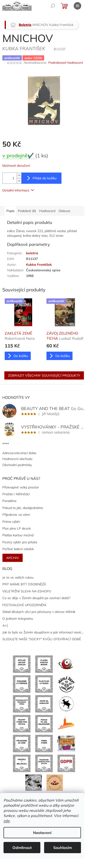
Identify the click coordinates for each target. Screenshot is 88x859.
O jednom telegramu (17, 618)
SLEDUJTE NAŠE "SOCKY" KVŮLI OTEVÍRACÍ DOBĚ (41, 639)
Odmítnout (22, 847)
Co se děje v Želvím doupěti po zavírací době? (36, 598)
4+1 (5, 625)
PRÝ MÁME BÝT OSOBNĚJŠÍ (24, 584)
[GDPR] (66, 763)
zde (7, 820)
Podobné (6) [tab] (27, 211)
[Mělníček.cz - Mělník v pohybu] (66, 723)
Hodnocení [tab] (47, 211)
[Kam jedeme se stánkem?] (33, 782)
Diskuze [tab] (64, 211)
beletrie (32, 253)
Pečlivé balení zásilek (18, 549)
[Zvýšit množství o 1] (19, 175)
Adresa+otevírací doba (19, 453)
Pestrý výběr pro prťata (19, 542)
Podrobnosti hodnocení (65, 62)
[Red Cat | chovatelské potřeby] (66, 743)
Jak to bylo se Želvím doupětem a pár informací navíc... (43, 632)
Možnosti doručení (16, 165)
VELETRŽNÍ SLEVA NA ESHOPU (26, 591)
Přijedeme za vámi (16, 515)
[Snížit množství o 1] (19, 181)
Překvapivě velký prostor (20, 487)
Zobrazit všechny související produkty (44, 375)
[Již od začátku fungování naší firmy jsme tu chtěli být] (22, 763)
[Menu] (77, 6)
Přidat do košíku (45, 178)
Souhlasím (62, 847)
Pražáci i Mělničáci (16, 494)
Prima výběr (11, 522)
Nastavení (42, 832)
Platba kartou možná (18, 535)
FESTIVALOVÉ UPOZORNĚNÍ (24, 605)
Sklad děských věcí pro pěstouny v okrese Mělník (38, 612)
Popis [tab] (10, 211)
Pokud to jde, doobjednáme (22, 508)
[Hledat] (52, 6)
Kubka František (39, 264)
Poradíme (9, 501)
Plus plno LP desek (16, 528)
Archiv (12, 558)
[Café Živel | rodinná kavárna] (66, 664)
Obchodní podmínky (17, 465)
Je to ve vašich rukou (18, 577)
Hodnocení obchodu (17, 459)
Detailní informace (16, 190)
